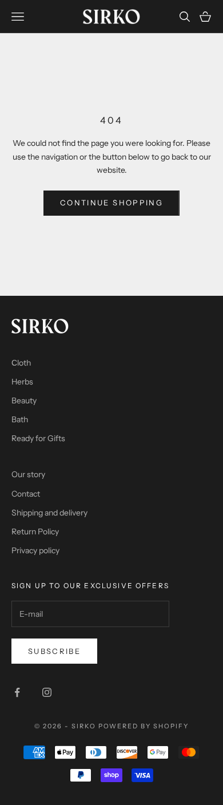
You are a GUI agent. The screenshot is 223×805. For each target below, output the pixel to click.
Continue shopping (111, 202)
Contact (25, 494)
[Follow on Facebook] (17, 692)
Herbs (22, 381)
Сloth (21, 363)
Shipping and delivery (49, 512)
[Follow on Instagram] (47, 692)
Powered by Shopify (143, 726)
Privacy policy (35, 550)
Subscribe (54, 651)
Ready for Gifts (38, 438)
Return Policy (35, 531)
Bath (19, 419)
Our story (28, 474)
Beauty (24, 400)
